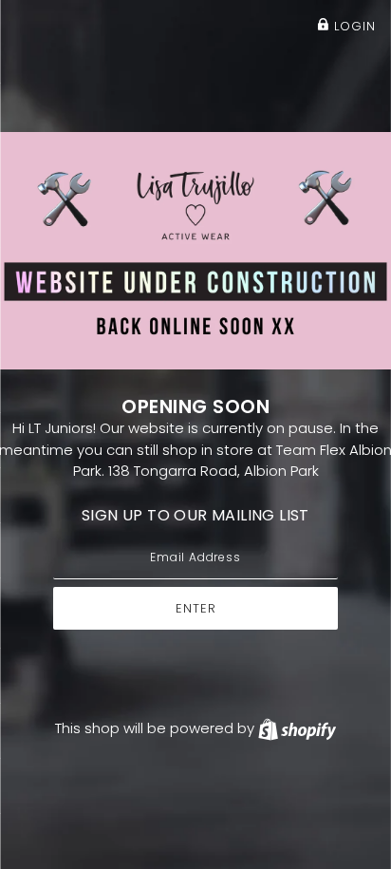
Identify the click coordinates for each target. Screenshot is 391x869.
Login (352, 26)
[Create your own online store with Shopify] (297, 728)
